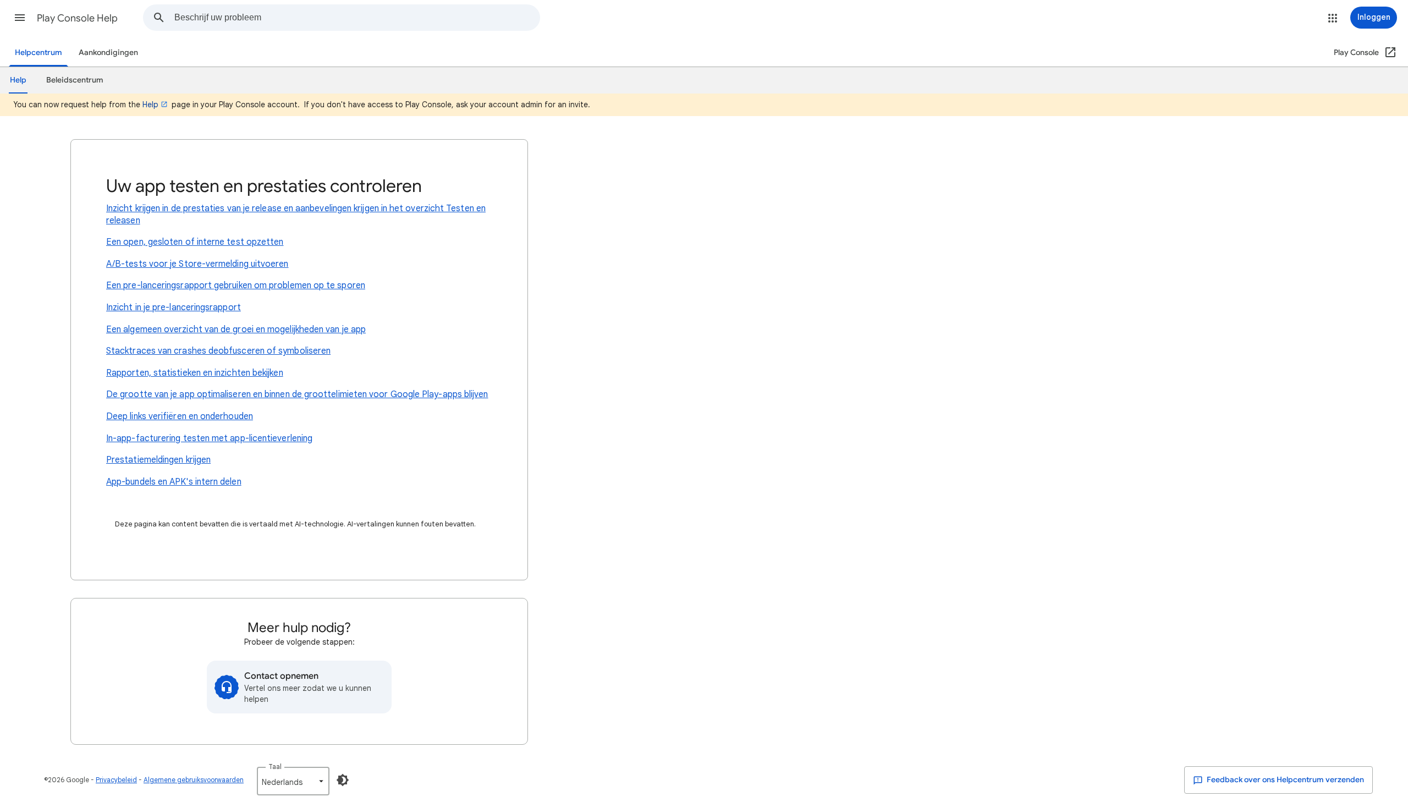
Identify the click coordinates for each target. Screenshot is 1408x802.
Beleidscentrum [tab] (74, 80)
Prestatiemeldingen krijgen (158, 459)
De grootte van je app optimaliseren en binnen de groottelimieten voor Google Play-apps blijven (297, 394)
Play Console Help (77, 18)
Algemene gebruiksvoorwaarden (194, 780)
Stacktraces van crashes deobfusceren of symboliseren (218, 350)
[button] (20, 17)
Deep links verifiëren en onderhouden (179, 416)
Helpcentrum (38, 52)
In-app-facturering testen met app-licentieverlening (209, 438)
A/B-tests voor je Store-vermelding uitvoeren (197, 264)
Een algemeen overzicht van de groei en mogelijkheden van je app (236, 329)
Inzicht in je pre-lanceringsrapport (173, 307)
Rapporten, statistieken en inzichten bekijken (194, 372)
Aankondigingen (108, 52)
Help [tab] (18, 80)
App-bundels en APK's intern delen (173, 481)
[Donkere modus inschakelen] (342, 780)
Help (150, 104)
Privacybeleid (116, 780)
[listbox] (293, 781)
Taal (275, 766)
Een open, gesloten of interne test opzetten (194, 242)
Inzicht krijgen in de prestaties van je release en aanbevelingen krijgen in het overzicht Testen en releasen (296, 214)
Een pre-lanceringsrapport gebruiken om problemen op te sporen (235, 285)
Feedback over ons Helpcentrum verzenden (1284, 779)
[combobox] (357, 17)
